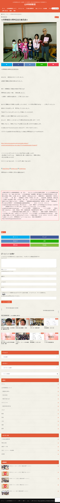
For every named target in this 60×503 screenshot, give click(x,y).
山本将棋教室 (30, 4)
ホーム (3, 8)
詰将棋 (3, 454)
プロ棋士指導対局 (30, 8)
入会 (3, 421)
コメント (4, 258)
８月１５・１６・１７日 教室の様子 (20, 466)
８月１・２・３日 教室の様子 (18, 491)
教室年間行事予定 (7, 406)
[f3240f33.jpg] (22, 170)
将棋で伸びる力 (6, 398)
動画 (11, 10)
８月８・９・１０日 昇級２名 (18, 484)
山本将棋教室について (11, 8)
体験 (3, 424)
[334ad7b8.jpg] (5, 170)
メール (3, 282)
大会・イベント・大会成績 (41, 8)
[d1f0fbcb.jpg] (14, 170)
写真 (14, 10)
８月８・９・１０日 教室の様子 (19, 478)
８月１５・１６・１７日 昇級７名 (19, 472)
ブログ (50, 8)
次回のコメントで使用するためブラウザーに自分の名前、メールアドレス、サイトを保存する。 (24, 292)
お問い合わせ (5, 10)
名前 (2, 276)
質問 (3, 428)
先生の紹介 (5, 395)
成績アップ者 (5, 446)
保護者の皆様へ (6, 391)
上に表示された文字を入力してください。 (11, 296)
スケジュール (21, 8)
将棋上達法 (4, 442)
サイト (2, 287)
